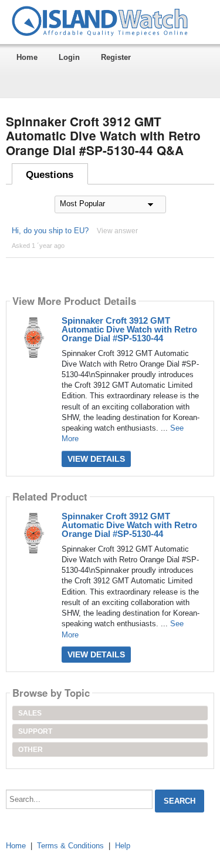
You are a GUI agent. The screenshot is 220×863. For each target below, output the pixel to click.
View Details (96, 459)
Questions (49, 174)
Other (30, 750)
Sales (30, 713)
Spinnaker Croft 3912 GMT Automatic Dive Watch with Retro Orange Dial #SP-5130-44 (129, 329)
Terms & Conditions (70, 845)
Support (35, 731)
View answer (117, 231)
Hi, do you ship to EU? (50, 230)
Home (27, 57)
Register (116, 57)
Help (122, 845)
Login (69, 57)
